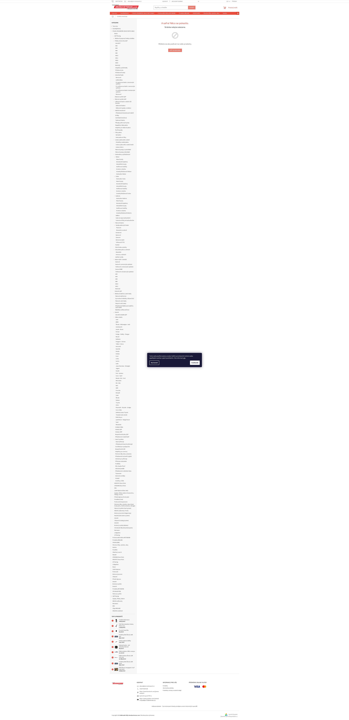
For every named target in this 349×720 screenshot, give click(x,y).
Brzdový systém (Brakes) (121, 525)
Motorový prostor (117, 574)
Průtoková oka (119, 70)
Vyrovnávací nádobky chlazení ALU (124, 298)
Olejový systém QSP (120, 97)
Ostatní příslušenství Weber (123, 172)
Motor (116, 34)
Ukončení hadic (119, 75)
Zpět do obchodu (175, 50)
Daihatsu (118, 339)
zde (184, 358)
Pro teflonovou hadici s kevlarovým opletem (125, 91)
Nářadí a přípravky (117, 601)
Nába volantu (118, 317)
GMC (117, 388)
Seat (117, 422)
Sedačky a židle (119, 481)
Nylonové (118, 235)
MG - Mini (118, 383)
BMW (117, 322)
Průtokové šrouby (120, 73)
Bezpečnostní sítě (120, 449)
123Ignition (117, 533)
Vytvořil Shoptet (233, 714)
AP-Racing (117, 535)
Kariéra (115, 547)
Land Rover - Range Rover (123, 420)
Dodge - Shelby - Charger (122, 334)
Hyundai (118, 349)
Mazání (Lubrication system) (122, 516)
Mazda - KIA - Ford (120, 378)
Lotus (117, 359)
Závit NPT (118, 43)
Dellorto (118, 196)
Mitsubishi (118, 425)
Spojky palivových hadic (122, 225)
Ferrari (117, 332)
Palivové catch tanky (120, 301)
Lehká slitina (119, 80)
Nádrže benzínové (120, 110)
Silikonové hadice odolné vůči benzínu (123, 102)
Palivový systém (117, 594)
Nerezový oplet (120, 240)
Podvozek (115, 572)
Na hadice (118, 135)
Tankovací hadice (120, 120)
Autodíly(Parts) (117, 29)
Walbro (118, 215)
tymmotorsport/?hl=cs (146, 696)
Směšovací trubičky (121, 167)
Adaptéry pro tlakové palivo (123, 128)
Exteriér (116, 523)
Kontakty (165, 1)
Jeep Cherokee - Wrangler (123, 366)
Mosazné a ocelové (121, 230)
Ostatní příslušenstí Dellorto (124, 213)
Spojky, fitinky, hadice (119, 599)
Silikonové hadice (120, 106)
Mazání (114, 555)
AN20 (116, 63)
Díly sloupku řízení (120, 466)
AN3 (116, 46)
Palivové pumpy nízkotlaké (122, 152)
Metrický (117, 65)
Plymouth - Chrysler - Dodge (123, 407)
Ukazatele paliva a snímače (122, 250)
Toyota (118, 403)
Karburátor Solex (120, 179)
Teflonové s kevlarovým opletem (124, 272)
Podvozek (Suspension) (120, 502)
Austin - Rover (119, 329)
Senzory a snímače (121, 255)
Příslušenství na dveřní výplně (123, 456)
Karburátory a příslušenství (122, 154)
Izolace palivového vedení (122, 140)
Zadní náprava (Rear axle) (121, 491)
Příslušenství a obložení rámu (123, 471)
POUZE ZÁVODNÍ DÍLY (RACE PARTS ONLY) (123, 31)
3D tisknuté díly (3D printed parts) (123, 528)
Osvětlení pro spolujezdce (122, 447)
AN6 (116, 51)
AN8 (116, 53)
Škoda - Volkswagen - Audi (123, 324)
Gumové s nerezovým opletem (123, 264)
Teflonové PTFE (120, 242)
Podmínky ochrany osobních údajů (172, 690)
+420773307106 (144, 689)
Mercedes (118, 381)
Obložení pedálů (119, 469)
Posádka (115, 550)
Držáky (117, 115)
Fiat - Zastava (119, 373)
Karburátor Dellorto (121, 198)
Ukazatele (118, 252)
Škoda (117, 398)
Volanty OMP (118, 432)
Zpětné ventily (119, 257)
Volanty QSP (118, 429)
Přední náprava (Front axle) (121, 497)
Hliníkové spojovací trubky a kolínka (124, 38)
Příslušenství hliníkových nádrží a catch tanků (124, 306)
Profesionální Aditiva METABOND (121, 538)
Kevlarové (118, 233)
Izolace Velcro (119, 147)
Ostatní (117, 478)
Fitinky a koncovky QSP (121, 41)
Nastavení (154, 363)
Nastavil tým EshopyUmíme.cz (229, 716)
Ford (117, 356)
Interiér (117, 312)
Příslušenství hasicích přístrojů (124, 444)
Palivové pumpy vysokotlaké (123, 150)
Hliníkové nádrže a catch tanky (123, 294)
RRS (115, 488)
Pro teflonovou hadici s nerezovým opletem (125, 87)
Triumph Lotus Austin (121, 415)
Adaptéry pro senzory (121, 452)
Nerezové (118, 77)
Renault (118, 393)
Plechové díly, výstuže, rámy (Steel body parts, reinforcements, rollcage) (124, 505)
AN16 (116, 60)
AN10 (116, 56)
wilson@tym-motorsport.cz (147, 686)
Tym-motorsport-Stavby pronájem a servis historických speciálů (179, 706)
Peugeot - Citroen (120, 342)
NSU (117, 386)
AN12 (116, 58)
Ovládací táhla (119, 427)
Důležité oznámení (118, 611)
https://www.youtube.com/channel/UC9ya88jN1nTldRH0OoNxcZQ (149, 699)
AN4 (116, 48)
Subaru (118, 400)
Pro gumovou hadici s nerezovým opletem (125, 83)
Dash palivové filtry (121, 137)
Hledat (192, 7)
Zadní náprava (116, 569)
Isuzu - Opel (119, 376)
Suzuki (117, 371)
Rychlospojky (119, 130)
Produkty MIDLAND (118, 540)
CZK (227, 1)
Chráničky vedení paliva (122, 142)
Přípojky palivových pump (122, 123)
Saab (117, 395)
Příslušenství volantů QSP (122, 437)
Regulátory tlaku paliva (121, 125)
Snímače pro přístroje (121, 459)
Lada (117, 364)
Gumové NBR (118, 269)
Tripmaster (118, 473)
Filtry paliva (118, 132)
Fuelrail (117, 245)
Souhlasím (194, 363)
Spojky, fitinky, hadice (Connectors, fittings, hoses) (124, 494)
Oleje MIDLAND (116, 608)
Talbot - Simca (120, 344)
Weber (117, 157)
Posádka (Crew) (118, 499)
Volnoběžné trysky (121, 164)
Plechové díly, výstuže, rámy (120, 545)
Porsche (118, 390)
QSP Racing (117, 36)
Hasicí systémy (119, 439)
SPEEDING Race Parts (120, 486)
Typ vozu (115, 26)
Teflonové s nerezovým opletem (124, 267)
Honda (117, 351)
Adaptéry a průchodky (121, 68)
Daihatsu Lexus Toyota (122, 412)
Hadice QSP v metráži (121, 259)
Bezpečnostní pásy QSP (121, 434)
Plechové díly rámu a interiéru (123, 454)
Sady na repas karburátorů (123, 218)
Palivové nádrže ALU (120, 296)
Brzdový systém (117, 584)
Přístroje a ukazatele (121, 461)
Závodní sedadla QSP (121, 315)
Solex (117, 176)
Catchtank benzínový (121, 118)
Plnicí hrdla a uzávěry (121, 247)
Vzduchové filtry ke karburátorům (125, 220)
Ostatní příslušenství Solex (123, 193)
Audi (117, 320)
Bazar (114, 567)
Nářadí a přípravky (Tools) (121, 511)
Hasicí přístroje (120, 442)
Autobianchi (119, 327)
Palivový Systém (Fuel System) (122, 508)
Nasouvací (118, 94)
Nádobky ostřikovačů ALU (122, 310)
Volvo (117, 405)
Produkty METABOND (118, 589)
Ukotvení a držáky (120, 476)
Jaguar (118, 368)
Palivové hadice (119, 223)
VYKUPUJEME (116, 542)
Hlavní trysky (119, 159)
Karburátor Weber (121, 174)
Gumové (118, 237)
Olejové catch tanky (120, 303)
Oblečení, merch (117, 552)
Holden (118, 354)
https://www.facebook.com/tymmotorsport (149, 692)
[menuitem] (114, 13)
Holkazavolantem (156, 706)
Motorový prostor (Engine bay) (122, 513)
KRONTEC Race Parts (120, 483)
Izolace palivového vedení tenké (124, 145)
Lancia (117, 361)
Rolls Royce (119, 417)
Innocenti (118, 346)
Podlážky (117, 464)
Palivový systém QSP (120, 99)
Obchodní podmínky (177, 1)
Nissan (117, 337)
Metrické (117, 289)
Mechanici (117, 530)
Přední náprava (117, 579)
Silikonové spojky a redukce (123, 108)
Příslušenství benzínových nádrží (125, 113)
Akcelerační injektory (122, 162)
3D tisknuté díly (117, 591)
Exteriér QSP (118, 291)
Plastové (118, 228)
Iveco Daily (119, 410)
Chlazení (115, 577)
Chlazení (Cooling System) (121, 520)
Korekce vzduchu (121, 169)
